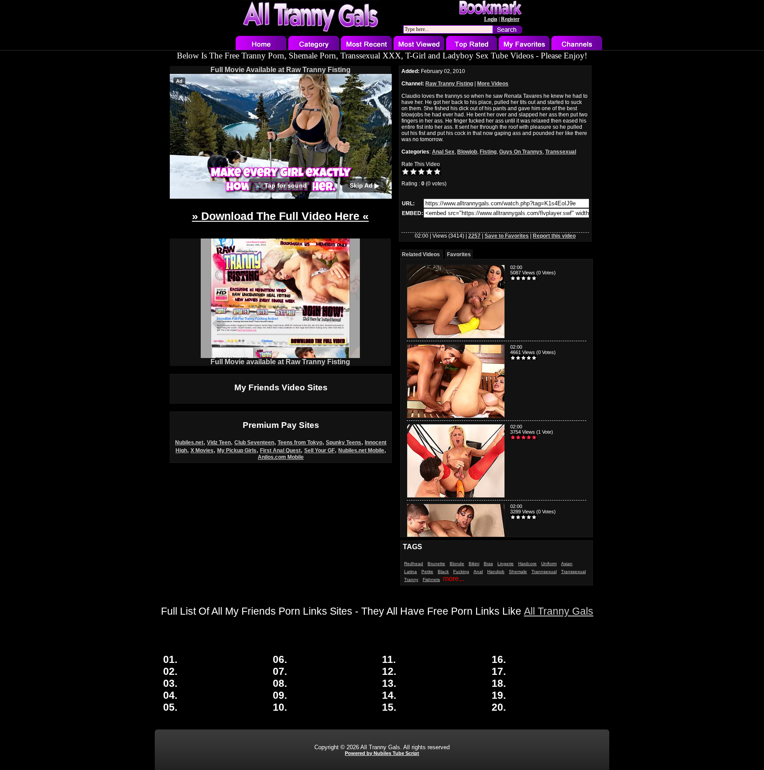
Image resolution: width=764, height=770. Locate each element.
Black (443, 571)
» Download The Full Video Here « (280, 216)
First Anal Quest (280, 450)
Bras (488, 563)
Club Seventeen (254, 442)
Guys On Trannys (520, 152)
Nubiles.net (189, 442)
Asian (567, 563)
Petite (427, 571)
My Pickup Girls (236, 450)
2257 (474, 236)
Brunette (436, 563)
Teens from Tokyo (300, 442)
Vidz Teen (219, 442)
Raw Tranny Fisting (449, 84)
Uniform (549, 563)
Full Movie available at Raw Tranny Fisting (280, 362)
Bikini (474, 563)
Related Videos (421, 254)
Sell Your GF (319, 450)
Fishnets (431, 579)
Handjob (495, 571)
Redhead (413, 563)
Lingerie (505, 563)
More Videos (492, 84)
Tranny (411, 579)
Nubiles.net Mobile (361, 450)
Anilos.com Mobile (281, 457)
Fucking (461, 571)
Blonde (457, 563)
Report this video (554, 236)
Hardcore (527, 563)
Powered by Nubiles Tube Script (382, 753)
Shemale (518, 571)
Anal (478, 571)
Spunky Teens (343, 442)
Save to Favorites (507, 236)
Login (490, 19)
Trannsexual (544, 571)
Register (510, 19)
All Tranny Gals (558, 611)
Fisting (488, 152)
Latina (410, 571)
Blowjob (467, 152)
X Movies (202, 450)
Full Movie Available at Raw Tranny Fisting (280, 69)
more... (453, 578)
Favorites (459, 254)
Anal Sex (443, 152)
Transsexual (560, 152)
